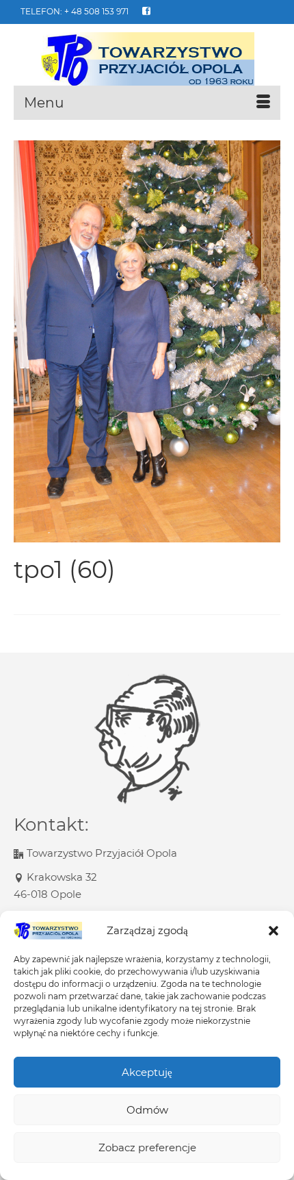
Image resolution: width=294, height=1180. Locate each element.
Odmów (147, 1109)
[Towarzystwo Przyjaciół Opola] (147, 60)
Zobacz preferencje (147, 1147)
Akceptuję (147, 1072)
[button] (273, 931)
